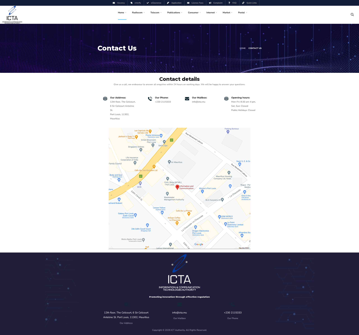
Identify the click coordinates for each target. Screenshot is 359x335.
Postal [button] (241, 12)
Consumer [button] (193, 12)
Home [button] (121, 12)
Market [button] (226, 12)
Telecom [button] (154, 12)
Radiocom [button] (137, 12)
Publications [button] (173, 12)
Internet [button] (210, 12)
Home (243, 48)
